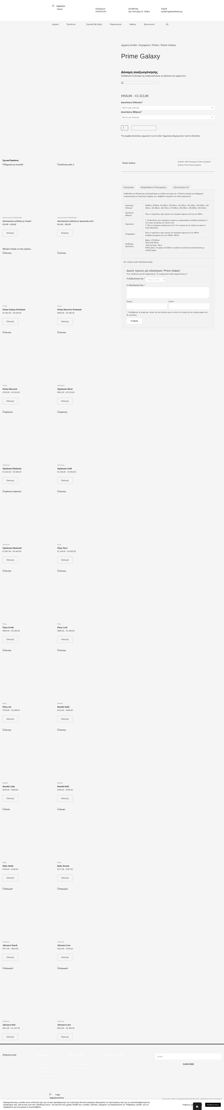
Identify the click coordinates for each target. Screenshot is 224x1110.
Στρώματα (144, 45)
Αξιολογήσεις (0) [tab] (181, 187)
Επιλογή (10, 233)
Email (171, 302)
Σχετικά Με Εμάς (94, 24)
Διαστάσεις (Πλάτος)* (132, 102)
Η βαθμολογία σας (136, 279)
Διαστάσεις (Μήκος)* (131, 112)
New (186, 165)
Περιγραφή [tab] (128, 187)
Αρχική (55, 24)
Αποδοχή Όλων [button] (213, 1105)
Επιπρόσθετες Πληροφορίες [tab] (153, 187)
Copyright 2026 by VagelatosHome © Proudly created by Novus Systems (191, 1099)
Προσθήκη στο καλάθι (144, 128)
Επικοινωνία (115, 24)
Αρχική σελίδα (129, 45)
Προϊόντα (71, 24)
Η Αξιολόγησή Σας (136, 285)
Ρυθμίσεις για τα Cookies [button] (192, 1105)
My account (149, 24)
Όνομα (130, 302)
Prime (155, 45)
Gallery (133, 24)
